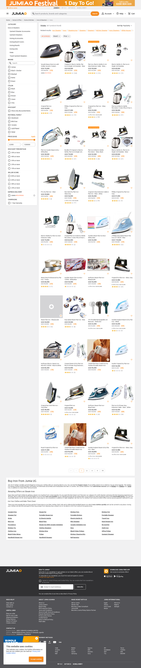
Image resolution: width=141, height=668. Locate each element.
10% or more (15, 168)
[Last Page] (102, 470)
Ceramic (14, 125)
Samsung (74, 653)
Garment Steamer (108, 534)
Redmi (73, 648)
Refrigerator (74, 537)
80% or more (15, 176)
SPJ (105, 648)
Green (13, 99)
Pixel (56, 651)
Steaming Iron (73, 30)
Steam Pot (42, 512)
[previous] (42, 31)
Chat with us (10, 603)
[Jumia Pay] (64, 8)
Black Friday (42, 606)
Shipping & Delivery (12, 617)
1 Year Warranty (16, 203)
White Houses (126, 30)
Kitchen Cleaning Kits (77, 534)
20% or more (15, 164)
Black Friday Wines (14, 534)
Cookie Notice (43, 617)
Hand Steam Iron (107, 521)
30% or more (15, 160)
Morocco (117, 602)
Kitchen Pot (106, 512)
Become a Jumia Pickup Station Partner (83, 610)
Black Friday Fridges (77, 531)
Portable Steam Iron (46, 515)
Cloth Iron (105, 528)
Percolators (12, 524)
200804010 (19, 634)
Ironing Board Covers (17, 42)
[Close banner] (36, 638)
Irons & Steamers (42, 20)
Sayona (90, 648)
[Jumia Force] (72, 8)
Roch (73, 650)
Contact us (9, 606)
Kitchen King (43, 531)
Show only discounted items (21, 111)
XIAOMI (122, 653)
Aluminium (14, 118)
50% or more (15, 152)
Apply (33, 136)
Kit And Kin (105, 524)
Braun (13, 81)
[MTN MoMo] (44, 642)
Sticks (10, 518)
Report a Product (11, 621)
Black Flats (43, 521)
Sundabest (107, 650)
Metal (13, 132)
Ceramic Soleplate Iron (78, 524)
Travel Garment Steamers (18, 56)
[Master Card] (55, 642)
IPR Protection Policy (45, 608)
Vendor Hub (75, 604)
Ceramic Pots (12, 512)
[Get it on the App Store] (108, 576)
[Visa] (60, 642)
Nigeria (116, 604)
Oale (56, 648)
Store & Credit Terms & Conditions (49, 612)
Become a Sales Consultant (79, 606)
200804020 (27, 634)
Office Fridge (106, 531)
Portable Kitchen (76, 515)
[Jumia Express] (16, 195)
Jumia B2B (74, 608)
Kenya (106, 608)
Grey (12, 103)
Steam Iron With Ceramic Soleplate (51, 524)
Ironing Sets (14, 49)
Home (8, 20)
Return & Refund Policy (46, 619)
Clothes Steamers (45, 528)
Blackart (14, 74)
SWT (105, 651)
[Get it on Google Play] (118, 576)
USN (121, 651)
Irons (11, 52)
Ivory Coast (107, 606)
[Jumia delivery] (82, 8)
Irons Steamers (114, 30)
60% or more (15, 180)
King (72, 528)
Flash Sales (42, 621)
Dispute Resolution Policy (47, 614)
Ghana (106, 604)
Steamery (91, 30)
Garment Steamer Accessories (20, 31)
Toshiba (122, 650)
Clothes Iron (12, 531)
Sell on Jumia (13, 8)
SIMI (89, 650)
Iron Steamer (56, 30)
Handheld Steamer (45, 537)
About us (41, 602)
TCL (105, 653)
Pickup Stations (11, 619)
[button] (60, 60)
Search (94, 14)
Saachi (73, 651)
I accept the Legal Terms (46, 577)
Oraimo (57, 650)
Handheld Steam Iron (15, 537)
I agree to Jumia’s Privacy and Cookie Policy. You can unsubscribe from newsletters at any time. (67, 581)
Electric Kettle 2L (76, 518)
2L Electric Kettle (45, 518)
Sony (89, 653)
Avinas (13, 67)
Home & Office (17, 20)
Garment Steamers (16, 35)
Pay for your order (12, 615)
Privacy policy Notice (45, 616)
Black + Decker (16, 70)
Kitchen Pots (74, 512)
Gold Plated (15, 128)
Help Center (9, 605)
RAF (56, 653)
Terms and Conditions (45, 610)
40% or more (15, 156)
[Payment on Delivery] (40, 642)
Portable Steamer (108, 515)
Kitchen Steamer (101, 30)
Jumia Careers (43, 604)
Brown (13, 96)
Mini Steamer (75, 521)
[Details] (34, 195)
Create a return (11, 623)
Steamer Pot (12, 515)
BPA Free (14, 121)
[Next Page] (97, 470)
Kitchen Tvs (12, 528)
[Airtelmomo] (49, 642)
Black (13, 89)
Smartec (90, 651)
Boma (13, 77)
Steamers (82, 30)
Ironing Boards (15, 45)
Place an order (10, 613)
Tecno (122, 648)
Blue (12, 92)
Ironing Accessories (16, 38)
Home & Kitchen (29, 20)
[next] (132, 31)
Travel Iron (105, 518)
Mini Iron (11, 521)
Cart (133, 14)
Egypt (106, 602)
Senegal (116, 606)
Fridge (41, 534)
